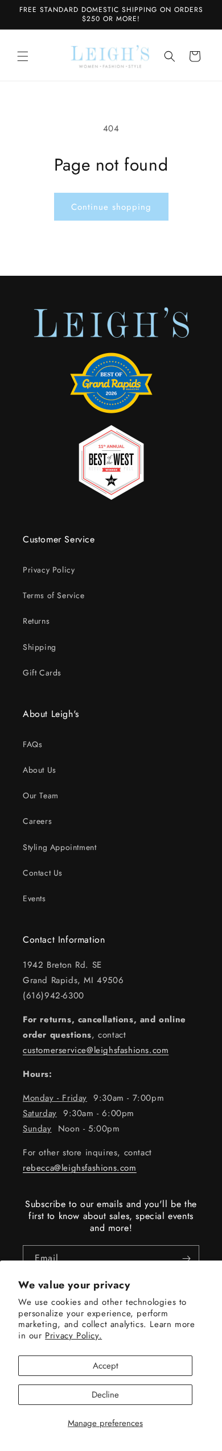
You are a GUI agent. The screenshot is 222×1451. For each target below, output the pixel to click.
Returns (36, 621)
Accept (105, 1365)
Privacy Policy (49, 569)
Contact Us (43, 872)
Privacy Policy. (73, 1335)
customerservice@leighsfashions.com (95, 1050)
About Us (39, 770)
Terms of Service (54, 595)
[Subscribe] (186, 1258)
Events (34, 898)
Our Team (41, 795)
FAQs (32, 744)
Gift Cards (42, 672)
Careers (37, 821)
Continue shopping (111, 207)
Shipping (39, 647)
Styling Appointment (59, 847)
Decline (105, 1394)
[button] (22, 56)
